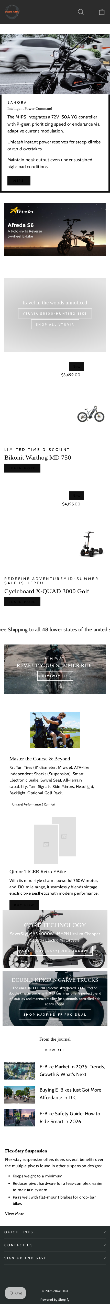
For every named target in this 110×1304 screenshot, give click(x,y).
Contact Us (18, 1245)
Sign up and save (25, 1258)
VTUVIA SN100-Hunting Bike (55, 313)
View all (55, 1050)
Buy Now (24, 905)
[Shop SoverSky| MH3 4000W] (55, 939)
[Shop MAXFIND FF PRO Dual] (55, 998)
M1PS (18, 180)
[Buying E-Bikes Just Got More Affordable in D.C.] (19, 1095)
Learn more (22, 468)
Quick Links (18, 1232)
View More (15, 1213)
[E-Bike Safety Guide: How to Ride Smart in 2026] (19, 1117)
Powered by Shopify (54, 1299)
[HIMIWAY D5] (55, 669)
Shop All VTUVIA (55, 324)
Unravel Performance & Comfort (33, 804)
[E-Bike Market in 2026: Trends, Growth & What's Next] (19, 1071)
